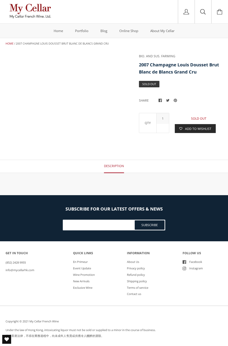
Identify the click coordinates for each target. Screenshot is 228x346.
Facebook (195, 262)
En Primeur (80, 262)
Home (58, 31)
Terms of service (137, 288)
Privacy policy (136, 268)
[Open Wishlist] (6, 339)
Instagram (196, 268)
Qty (148, 123)
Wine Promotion (84, 275)
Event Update (82, 268)
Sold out (198, 118)
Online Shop (128, 31)
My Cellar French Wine (44, 321)
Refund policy (136, 275)
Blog (103, 31)
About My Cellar (162, 31)
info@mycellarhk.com (20, 270)
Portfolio (81, 31)
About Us (133, 262)
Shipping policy (137, 281)
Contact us (134, 294)
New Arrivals (81, 281)
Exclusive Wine (82, 288)
